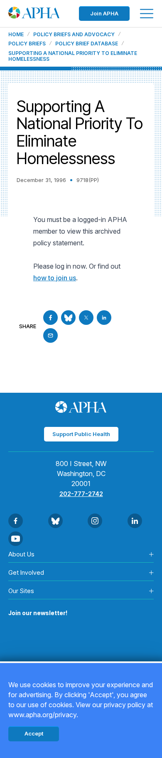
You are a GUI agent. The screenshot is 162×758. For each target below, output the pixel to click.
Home (16, 34)
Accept (34, 733)
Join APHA (104, 13)
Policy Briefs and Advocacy (74, 34)
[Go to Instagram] (95, 521)
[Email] (50, 335)
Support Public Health (81, 434)
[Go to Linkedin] (104, 317)
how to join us (54, 278)
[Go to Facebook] (50, 317)
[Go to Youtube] (15, 538)
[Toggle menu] (147, 13)
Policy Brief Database (86, 44)
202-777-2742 (81, 494)
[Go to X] (86, 317)
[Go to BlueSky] (68, 317)
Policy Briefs (27, 44)
